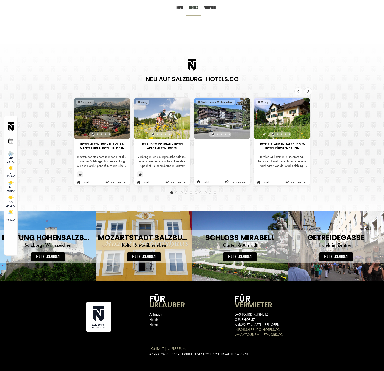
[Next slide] (308, 91)
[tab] (93, 134)
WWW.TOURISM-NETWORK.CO (259, 334)
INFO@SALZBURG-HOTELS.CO (257, 329)
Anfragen (155, 314)
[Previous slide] (298, 91)
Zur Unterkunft (119, 182)
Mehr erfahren (48, 256)
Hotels (153, 319)
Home (153, 324)
